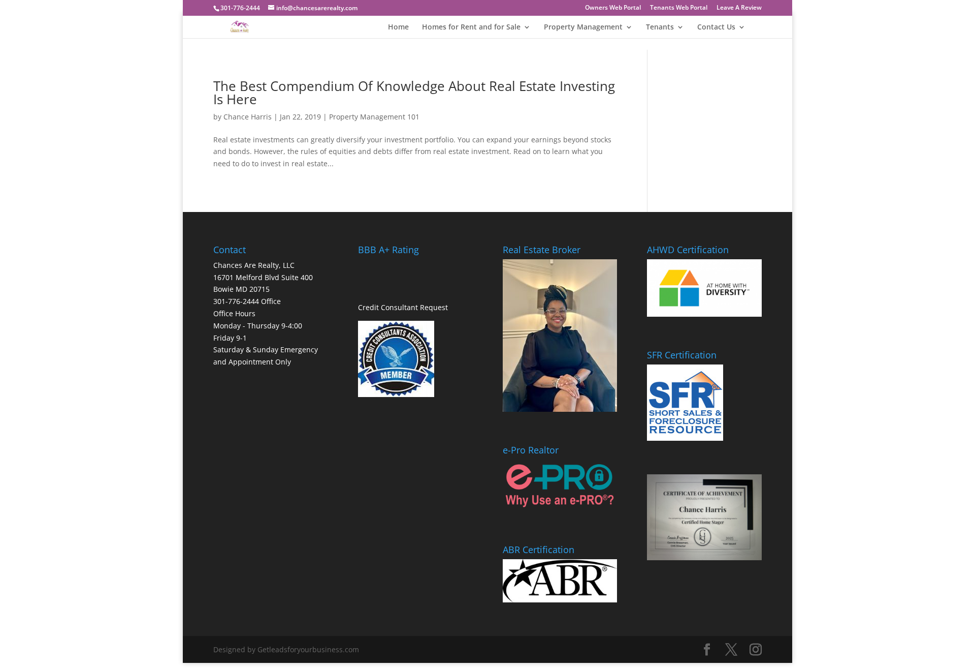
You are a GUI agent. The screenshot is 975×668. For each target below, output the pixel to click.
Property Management (583, 27)
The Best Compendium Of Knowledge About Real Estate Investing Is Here (414, 92)
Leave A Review (739, 8)
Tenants (660, 27)
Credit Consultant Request (403, 307)
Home (398, 27)
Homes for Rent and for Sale (471, 27)
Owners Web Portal (613, 8)
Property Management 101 (374, 117)
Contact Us (716, 27)
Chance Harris (247, 117)
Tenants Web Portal (678, 8)
